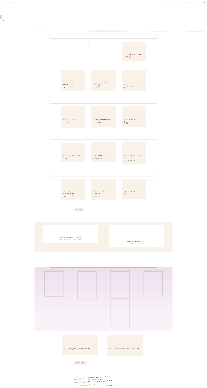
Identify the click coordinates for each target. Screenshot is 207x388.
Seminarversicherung (83, 385)
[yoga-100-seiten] (153, 271)
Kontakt (201, 2)
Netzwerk (76, 382)
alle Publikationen (81, 363)
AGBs (80, 379)
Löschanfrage (82, 382)
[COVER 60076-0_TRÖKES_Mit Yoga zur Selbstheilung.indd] (54, 271)
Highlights (186, 2)
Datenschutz (81, 378)
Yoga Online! (163, 2)
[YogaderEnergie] (120, 271)
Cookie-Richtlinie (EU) (83, 381)
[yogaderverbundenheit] (87, 271)
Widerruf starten (82, 387)
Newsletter (76, 379)
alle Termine (79, 210)
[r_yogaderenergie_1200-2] (120, 299)
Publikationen (192, 2)
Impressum (81, 384)
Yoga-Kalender (170, 2)
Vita (198, 2)
